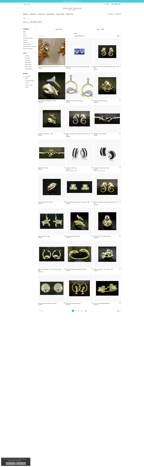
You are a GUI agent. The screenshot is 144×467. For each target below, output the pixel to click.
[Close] (142, 1)
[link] (116, 4)
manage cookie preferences (14, 460)
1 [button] (73, 311)
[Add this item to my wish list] (64, 66)
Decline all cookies (10, 463)
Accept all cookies (21, 463)
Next (118, 35)
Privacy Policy (22, 458)
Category (26, 28)
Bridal (26, 14)
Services (69, 14)
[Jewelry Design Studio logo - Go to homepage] (72, 7)
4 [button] (81, 311)
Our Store (60, 14)
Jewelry (41, 14)
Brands (33, 14)
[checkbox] (26, 55)
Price (25, 53)
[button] (26, 4)
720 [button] (86, 311)
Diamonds (50, 14)
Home (24, 18)
